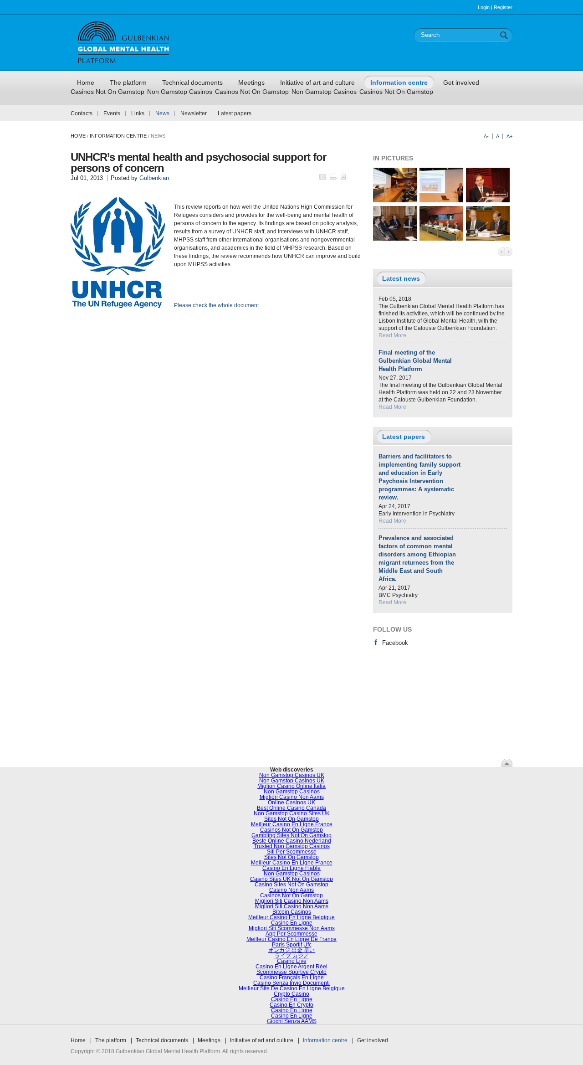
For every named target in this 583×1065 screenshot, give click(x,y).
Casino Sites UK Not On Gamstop (291, 879)
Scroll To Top (506, 763)
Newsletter (193, 113)
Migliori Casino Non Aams (292, 797)
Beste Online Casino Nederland (291, 841)
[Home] (123, 67)
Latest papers (234, 113)
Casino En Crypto (291, 1005)
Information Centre (118, 136)
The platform (110, 1040)
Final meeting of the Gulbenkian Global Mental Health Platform (415, 360)
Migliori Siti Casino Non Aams (291, 901)
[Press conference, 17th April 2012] (395, 239)
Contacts (81, 113)
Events (111, 113)
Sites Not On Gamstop (291, 819)
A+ (509, 136)
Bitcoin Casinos (291, 912)
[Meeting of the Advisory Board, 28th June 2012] (441, 239)
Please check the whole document (216, 305)
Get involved (372, 1040)
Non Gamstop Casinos (179, 91)
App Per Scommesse (291, 934)
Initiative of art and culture (261, 1040)
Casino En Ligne (291, 923)
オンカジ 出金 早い (291, 950)
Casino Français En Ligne (292, 977)
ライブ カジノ (292, 955)
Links (137, 113)
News (162, 113)
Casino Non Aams (291, 890)
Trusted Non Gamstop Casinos (292, 846)
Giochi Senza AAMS (292, 1021)
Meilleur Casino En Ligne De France (291, 939)
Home (78, 136)
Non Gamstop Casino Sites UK (292, 813)
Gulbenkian (154, 178)
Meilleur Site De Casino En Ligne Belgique (292, 988)
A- (486, 136)
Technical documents (162, 1040)
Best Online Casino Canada (291, 808)
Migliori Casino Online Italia (291, 786)
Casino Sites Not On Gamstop (291, 884)
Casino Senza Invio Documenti (291, 983)
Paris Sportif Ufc (292, 945)
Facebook (395, 642)
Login (484, 7)
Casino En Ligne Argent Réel (291, 966)
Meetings (209, 1040)
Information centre (325, 1040)
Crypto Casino (291, 994)
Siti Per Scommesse (292, 852)
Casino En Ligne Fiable (291, 868)
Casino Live (292, 961)
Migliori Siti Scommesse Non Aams (292, 928)
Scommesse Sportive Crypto (291, 972)
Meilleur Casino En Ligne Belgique (291, 917)
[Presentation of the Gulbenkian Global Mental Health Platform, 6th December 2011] (395, 200)
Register (503, 7)
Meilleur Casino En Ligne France (291, 824)
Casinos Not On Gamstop (107, 91)
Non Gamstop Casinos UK (291, 775)
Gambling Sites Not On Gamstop (291, 835)
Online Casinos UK (291, 802)
